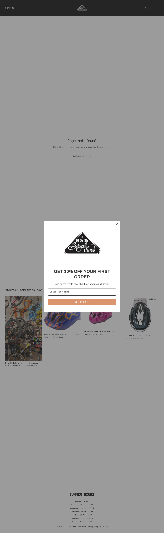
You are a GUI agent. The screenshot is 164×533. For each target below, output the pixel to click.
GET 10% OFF (82, 302)
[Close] (117, 224)
